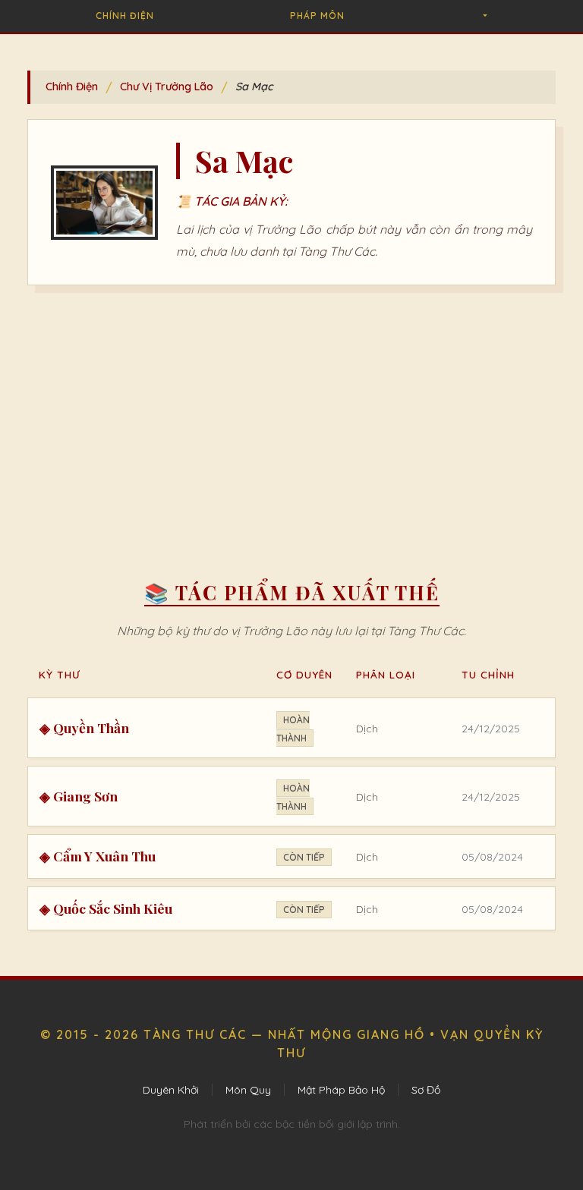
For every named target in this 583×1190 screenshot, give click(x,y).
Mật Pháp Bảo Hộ (341, 1090)
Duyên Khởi (171, 1090)
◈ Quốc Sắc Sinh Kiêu (105, 908)
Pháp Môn (317, 15)
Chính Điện (125, 15)
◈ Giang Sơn (78, 795)
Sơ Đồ (425, 1090)
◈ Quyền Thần (84, 727)
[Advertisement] (291, 422)
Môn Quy (248, 1090)
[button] (484, 16)
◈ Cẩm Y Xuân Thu (97, 855)
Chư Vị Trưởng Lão (166, 86)
